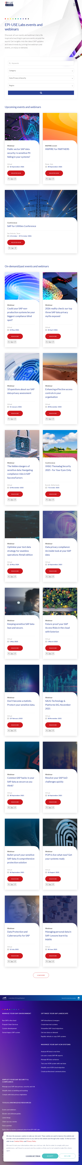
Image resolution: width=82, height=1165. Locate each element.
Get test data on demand (49, 1032)
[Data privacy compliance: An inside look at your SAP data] (60, 533)
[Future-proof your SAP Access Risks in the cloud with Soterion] (60, 610)
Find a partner (7, 1125)
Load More (41, 975)
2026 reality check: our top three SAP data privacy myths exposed (58, 312)
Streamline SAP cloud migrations (52, 1028)
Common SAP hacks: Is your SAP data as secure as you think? (20, 781)
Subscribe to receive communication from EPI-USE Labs (21, 1129)
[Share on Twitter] (9, 179)
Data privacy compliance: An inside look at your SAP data (58, 551)
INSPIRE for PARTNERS (57, 149)
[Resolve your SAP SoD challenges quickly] (60, 764)
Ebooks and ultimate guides (11, 1114)
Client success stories (9, 1122)
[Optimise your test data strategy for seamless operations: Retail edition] (22, 533)
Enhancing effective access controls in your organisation (58, 393)
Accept (50, 1156)
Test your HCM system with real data (53, 1063)
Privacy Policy (31, 1141)
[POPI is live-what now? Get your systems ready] (60, 841)
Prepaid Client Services (10, 1024)
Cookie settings (33, 1156)
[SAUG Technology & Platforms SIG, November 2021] (60, 687)
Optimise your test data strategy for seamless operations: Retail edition (20, 551)
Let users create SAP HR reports (52, 1055)
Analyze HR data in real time (50, 1051)
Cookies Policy (19, 1141)
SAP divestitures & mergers (50, 1020)
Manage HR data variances (50, 1059)
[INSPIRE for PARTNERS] (60, 135)
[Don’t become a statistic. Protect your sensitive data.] (22, 687)
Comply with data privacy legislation (14, 1094)
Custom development (9, 1028)
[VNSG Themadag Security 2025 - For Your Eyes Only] (60, 452)
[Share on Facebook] (15, 179)
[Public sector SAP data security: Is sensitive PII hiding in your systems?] (22, 135)
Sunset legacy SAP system (11, 1032)
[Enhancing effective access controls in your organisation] (60, 375)
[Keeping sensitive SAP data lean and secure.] (22, 610)
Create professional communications (53, 1071)
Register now (16, 173)
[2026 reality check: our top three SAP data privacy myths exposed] (60, 295)
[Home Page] (9, 4)
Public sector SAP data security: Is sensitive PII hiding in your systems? (18, 153)
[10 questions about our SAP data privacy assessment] (22, 375)
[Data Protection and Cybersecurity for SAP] (22, 918)
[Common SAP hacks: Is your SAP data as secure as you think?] (22, 764)
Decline (67, 1156)
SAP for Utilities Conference (21, 226)
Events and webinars (9, 1110)
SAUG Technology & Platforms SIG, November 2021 (58, 704)
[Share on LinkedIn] (12, 179)
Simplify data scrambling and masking (15, 1090)
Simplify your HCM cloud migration (53, 1067)
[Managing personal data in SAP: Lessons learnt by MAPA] (60, 918)
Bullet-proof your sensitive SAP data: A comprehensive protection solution (20, 858)
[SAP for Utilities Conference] (41, 212)
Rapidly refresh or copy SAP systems (53, 1036)
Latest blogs (6, 1118)
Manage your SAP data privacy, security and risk (18, 1086)
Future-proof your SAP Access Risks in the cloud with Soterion (57, 628)
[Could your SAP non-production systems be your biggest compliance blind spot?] (22, 295)
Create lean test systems (49, 1024)
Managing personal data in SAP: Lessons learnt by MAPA (58, 935)
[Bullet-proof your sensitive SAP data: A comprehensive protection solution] (22, 841)
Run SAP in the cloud (9, 1020)
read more (15, 336)
